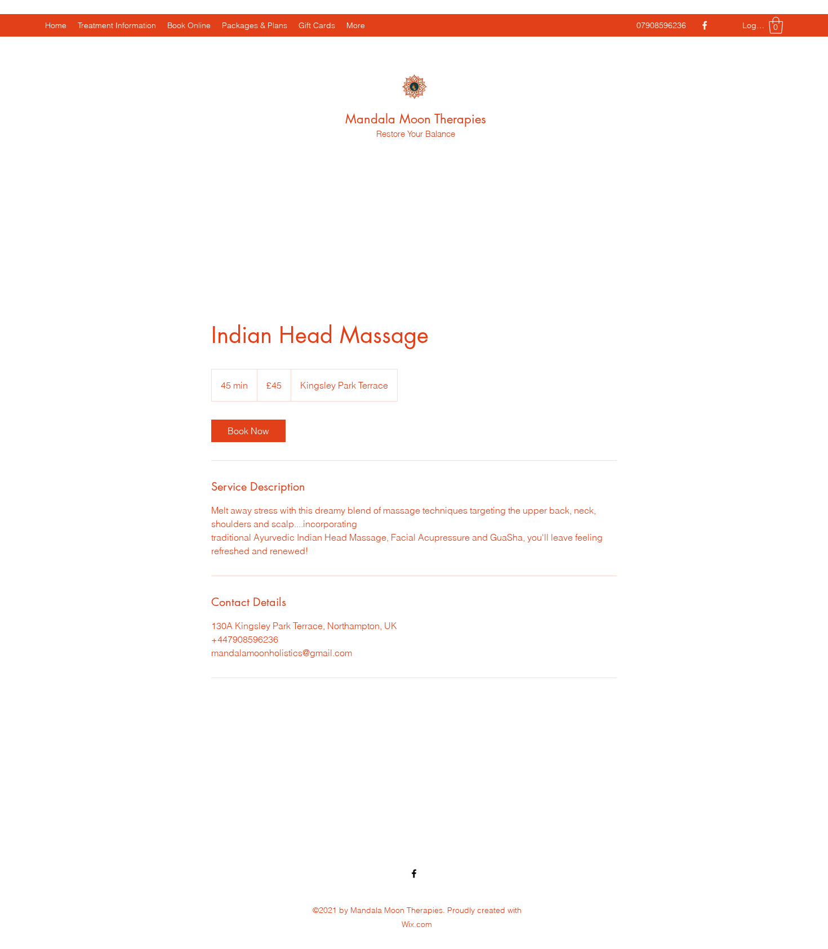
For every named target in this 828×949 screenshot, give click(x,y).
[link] (248, 431)
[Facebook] (704, 25)
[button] (776, 25)
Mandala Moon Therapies (415, 119)
